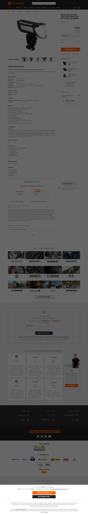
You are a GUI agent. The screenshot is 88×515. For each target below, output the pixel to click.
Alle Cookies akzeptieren (43, 493)
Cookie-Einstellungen (58, 489)
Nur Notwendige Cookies (44, 497)
